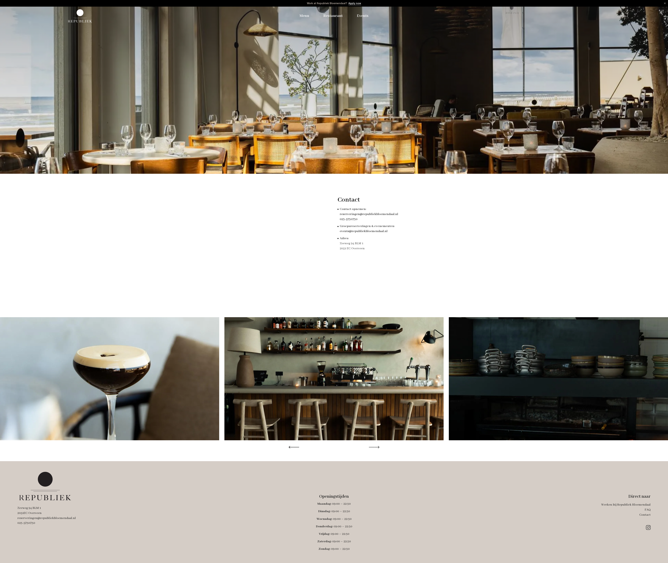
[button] (294, 447)
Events (362, 15)
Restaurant (333, 15)
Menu (304, 15)
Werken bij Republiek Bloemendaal (626, 505)
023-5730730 (348, 219)
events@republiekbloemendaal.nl (364, 231)
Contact (645, 515)
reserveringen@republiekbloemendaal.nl (369, 214)
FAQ (648, 510)
